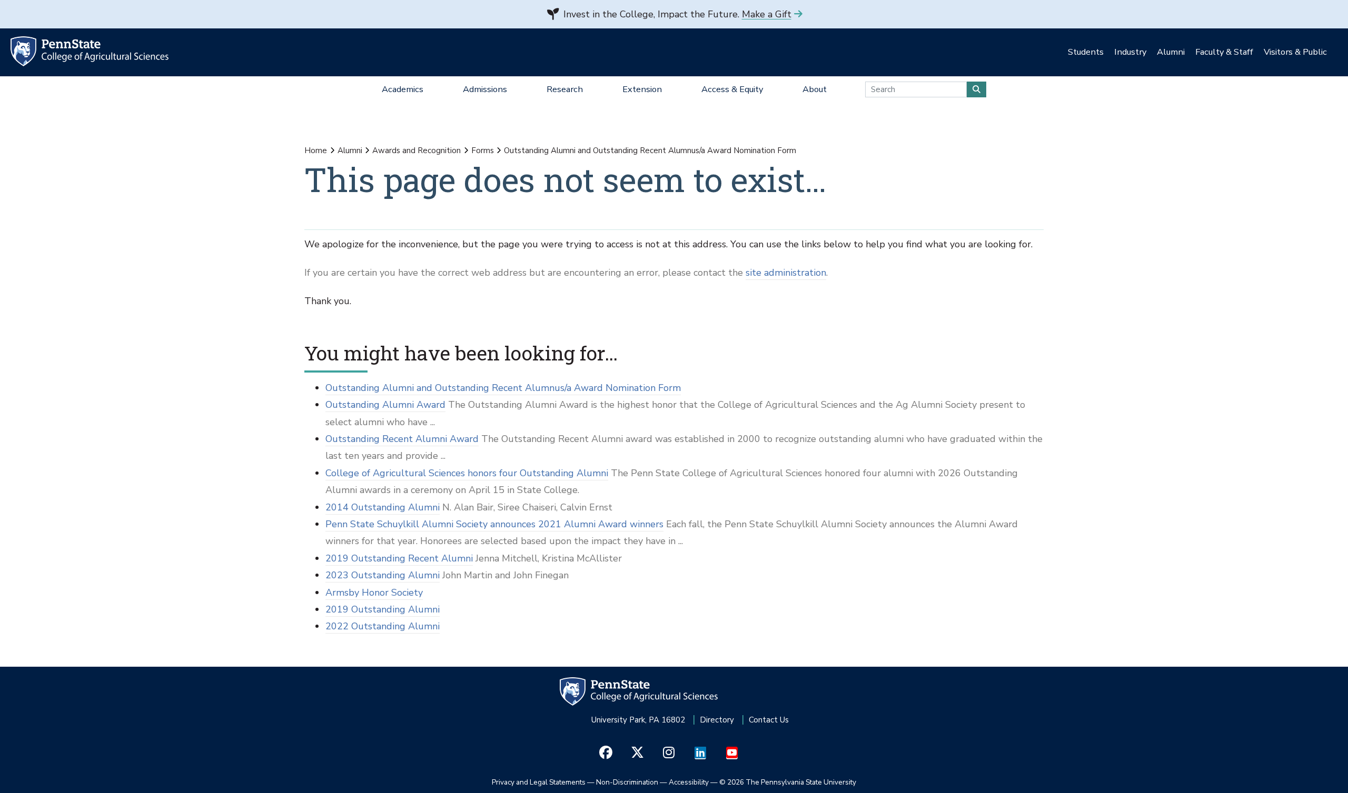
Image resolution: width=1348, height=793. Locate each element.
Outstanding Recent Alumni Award (402, 439)
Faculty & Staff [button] (1224, 52)
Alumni (350, 150)
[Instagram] (669, 753)
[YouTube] (732, 753)
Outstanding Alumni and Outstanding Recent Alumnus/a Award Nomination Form (503, 388)
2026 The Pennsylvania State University (787, 782)
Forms (482, 150)
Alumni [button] (1171, 52)
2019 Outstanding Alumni (382, 609)
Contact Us (769, 720)
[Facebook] (605, 753)
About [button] (814, 89)
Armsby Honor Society (374, 592)
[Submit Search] (976, 89)
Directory (717, 720)
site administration (786, 272)
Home (315, 150)
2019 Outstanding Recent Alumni (399, 558)
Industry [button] (1130, 52)
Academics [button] (402, 89)
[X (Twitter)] (637, 753)
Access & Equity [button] (732, 89)
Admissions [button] (485, 89)
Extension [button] (642, 89)
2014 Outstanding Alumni (382, 507)
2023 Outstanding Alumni (382, 575)
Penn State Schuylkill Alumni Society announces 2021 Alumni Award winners (494, 524)
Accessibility (689, 782)
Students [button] (1086, 52)
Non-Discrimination (627, 782)
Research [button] (565, 89)
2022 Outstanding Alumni (382, 626)
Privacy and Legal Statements (539, 782)
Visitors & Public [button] (1295, 52)
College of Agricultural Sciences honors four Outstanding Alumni (466, 473)
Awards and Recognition (416, 150)
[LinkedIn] (700, 753)
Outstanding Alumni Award (385, 404)
